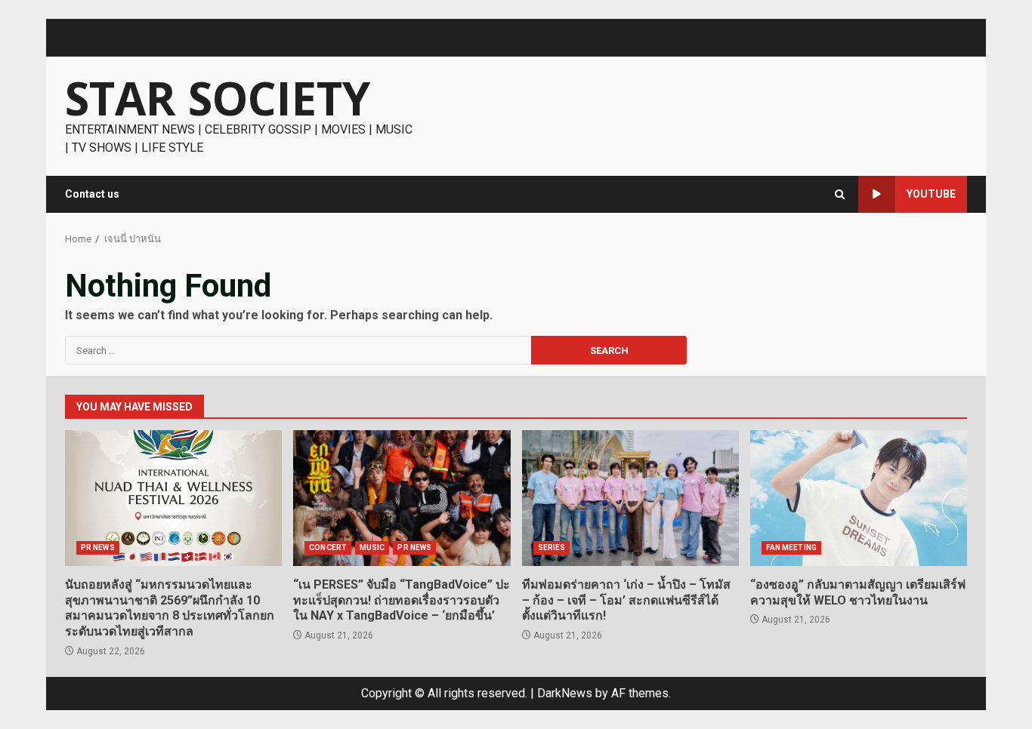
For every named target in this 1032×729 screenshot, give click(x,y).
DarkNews (564, 693)
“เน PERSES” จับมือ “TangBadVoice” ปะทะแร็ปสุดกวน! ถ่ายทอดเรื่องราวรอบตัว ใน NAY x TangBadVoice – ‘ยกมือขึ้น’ (401, 498)
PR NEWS (98, 547)
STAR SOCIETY (217, 98)
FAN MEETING (791, 547)
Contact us (92, 194)
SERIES (552, 547)
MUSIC (372, 547)
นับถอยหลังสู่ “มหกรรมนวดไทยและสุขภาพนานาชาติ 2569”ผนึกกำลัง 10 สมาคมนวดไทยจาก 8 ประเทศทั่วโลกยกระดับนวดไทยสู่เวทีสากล (173, 498)
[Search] (840, 194)
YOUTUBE (931, 194)
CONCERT (328, 547)
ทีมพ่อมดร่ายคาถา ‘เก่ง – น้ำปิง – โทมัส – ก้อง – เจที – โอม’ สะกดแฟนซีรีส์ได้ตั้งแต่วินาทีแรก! (630, 498)
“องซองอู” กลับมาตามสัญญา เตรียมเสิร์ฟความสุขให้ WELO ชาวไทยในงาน (858, 498)
